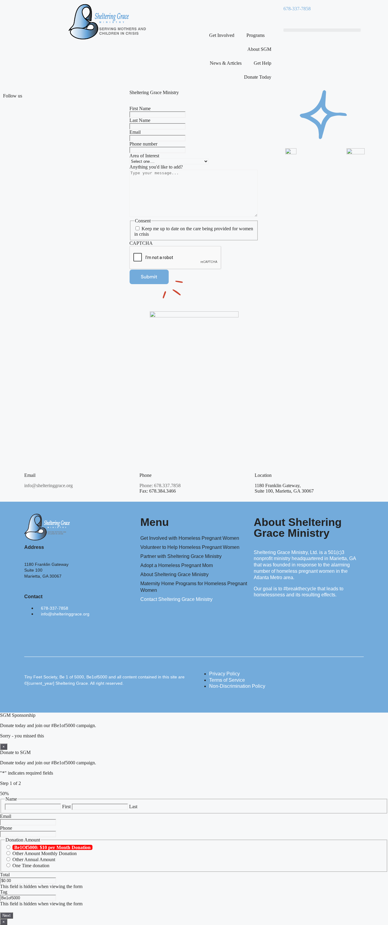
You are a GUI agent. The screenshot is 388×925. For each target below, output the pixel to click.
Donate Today (257, 77)
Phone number (143, 143)
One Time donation (30, 865)
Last (133, 806)
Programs (255, 35)
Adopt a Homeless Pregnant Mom (176, 565)
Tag (3, 891)
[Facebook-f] (31, 634)
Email (135, 132)
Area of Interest (144, 155)
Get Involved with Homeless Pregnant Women (189, 538)
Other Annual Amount (33, 859)
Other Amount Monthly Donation (44, 853)
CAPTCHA (141, 243)
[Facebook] (207, 13)
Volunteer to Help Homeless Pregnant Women (189, 547)
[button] (322, 30)
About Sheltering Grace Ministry (174, 574)
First (66, 806)
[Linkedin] (240, 13)
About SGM (259, 49)
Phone (6, 828)
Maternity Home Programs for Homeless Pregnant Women (193, 587)
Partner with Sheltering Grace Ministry (181, 556)
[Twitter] (224, 13)
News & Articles (226, 63)
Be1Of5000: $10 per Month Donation (52, 847)
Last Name (139, 120)
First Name (140, 108)
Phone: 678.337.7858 (160, 485)
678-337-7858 (297, 8)
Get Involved (221, 35)
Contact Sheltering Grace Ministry (176, 599)
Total (5, 874)
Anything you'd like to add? (156, 166)
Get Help (262, 63)
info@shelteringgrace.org (48, 485)
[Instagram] (256, 13)
